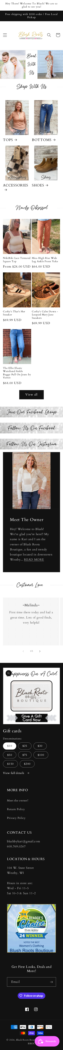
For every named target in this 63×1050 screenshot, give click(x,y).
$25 (24, 746)
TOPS (8, 140)
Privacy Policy (16, 818)
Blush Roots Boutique (28, 1039)
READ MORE (34, 560)
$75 (24, 755)
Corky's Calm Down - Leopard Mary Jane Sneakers (45, 315)
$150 (10, 764)
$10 (9, 746)
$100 (41, 755)
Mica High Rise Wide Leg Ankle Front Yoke (45, 260)
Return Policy (16, 809)
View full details (14, 773)
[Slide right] (40, 651)
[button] (5, 35)
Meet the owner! (17, 800)
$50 (9, 755)
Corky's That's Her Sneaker (14, 313)
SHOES (38, 185)
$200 (27, 764)
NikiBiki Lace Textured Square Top (16, 260)
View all (31, 395)
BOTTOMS (41, 140)
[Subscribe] (51, 982)
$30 (40, 746)
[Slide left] (23, 651)
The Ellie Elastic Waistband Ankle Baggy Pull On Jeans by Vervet (17, 373)
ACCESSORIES (15, 185)
